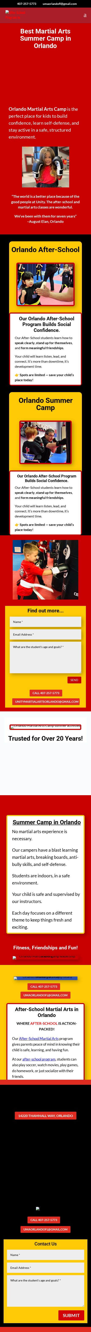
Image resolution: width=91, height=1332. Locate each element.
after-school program (38, 1059)
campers (29, 849)
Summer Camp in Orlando (47, 822)
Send (74, 680)
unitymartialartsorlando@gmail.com (47, 701)
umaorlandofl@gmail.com (45, 995)
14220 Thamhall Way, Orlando (45, 1116)
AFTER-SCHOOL (44, 1023)
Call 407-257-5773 (46, 693)
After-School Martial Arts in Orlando (46, 1012)
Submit (71, 1315)
